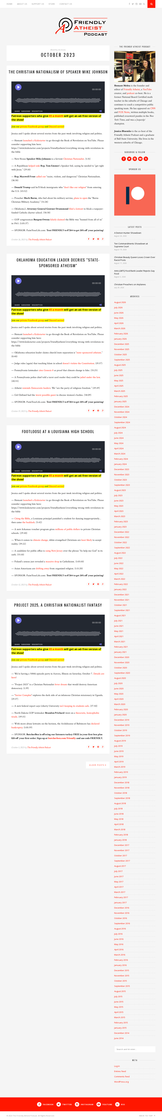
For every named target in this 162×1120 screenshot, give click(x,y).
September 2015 (122, 986)
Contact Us (65, 4)
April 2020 (118, 699)
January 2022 (120, 589)
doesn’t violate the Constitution (78, 363)
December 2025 (121, 344)
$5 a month (56, 116)
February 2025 (121, 396)
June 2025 (118, 375)
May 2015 (118, 1006)
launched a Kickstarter (34, 140)
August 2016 (120, 928)
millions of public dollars (67, 529)
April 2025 (118, 385)
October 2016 (120, 918)
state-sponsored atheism (89, 352)
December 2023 (121, 469)
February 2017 (121, 897)
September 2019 (122, 735)
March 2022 (119, 578)
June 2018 (118, 813)
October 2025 (120, 354)
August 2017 (120, 866)
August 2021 (120, 615)
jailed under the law (90, 377)
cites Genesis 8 (46, 370)
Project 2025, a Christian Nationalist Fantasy (58, 605)
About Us (22, 4)
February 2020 (121, 709)
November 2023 (121, 474)
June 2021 (118, 625)
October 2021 (120, 605)
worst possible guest (46, 395)
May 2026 (118, 317)
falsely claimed (57, 219)
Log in (117, 1066)
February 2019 (121, 772)
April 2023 (118, 511)
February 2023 (121, 521)
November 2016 (121, 913)
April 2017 (118, 886)
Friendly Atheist (132, 89)
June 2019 (118, 751)
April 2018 (118, 824)
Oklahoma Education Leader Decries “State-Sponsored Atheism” (58, 262)
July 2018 (118, 808)
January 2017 (120, 902)
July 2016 (118, 933)
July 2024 (118, 432)
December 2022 (121, 532)
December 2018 (121, 782)
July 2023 (118, 495)
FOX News (124, 112)
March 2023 (119, 516)
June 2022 (118, 563)
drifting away (42, 568)
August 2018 (120, 803)
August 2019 (120, 740)
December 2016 (121, 907)
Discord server (56, 126)
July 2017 (118, 871)
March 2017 (119, 892)
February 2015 (121, 1022)
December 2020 (121, 657)
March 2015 (119, 1017)
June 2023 (118, 500)
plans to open (80, 198)
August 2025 (120, 364)
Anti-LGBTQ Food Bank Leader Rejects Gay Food (134, 272)
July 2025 (118, 370)
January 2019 (120, 777)
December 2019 (121, 719)
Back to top (146, 1116)
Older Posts (97, 765)
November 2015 (121, 975)
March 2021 (119, 641)
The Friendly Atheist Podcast (40, 239)
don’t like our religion (75, 187)
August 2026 (120, 302)
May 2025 (118, 380)
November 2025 (121, 349)
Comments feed (122, 1076)
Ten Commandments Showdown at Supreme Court (131, 245)
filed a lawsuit (76, 209)
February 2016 (121, 960)
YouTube (147, 89)
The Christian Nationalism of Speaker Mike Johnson (58, 71)
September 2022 (122, 547)
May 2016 (118, 944)
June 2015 (118, 1001)
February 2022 (121, 584)
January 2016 (120, 965)
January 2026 (120, 338)
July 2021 (118, 620)
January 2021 (120, 652)
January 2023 (120, 526)
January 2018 (120, 839)
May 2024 (118, 443)
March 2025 (119, 391)
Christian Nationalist (73, 159)
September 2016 (122, 923)
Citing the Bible (22, 518)
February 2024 (121, 458)
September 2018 (122, 798)
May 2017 (118, 881)
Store (52, 4)
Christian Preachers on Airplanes (130, 284)
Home (9, 4)
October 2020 (120, 667)
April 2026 (118, 323)
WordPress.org (121, 1081)
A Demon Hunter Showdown (127, 232)
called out (41, 176)
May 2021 (118, 631)
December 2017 (121, 845)
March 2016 (119, 954)
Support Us (38, 4)
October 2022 (120, 542)
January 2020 (120, 714)
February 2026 (121, 333)
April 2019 (118, 761)
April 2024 (118, 448)
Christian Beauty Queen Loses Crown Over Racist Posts (134, 258)
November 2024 (121, 411)
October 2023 (120, 479)
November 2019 (121, 725)
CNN (152, 108)
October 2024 (120, 417)
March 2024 (119, 453)
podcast (130, 93)
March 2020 (119, 704)
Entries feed (120, 1071)
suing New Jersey (53, 550)
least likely (86, 540)
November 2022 (121, 537)
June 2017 (118, 876)
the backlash (28, 522)
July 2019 (118, 746)
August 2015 (120, 991)
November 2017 (121, 850)
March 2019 (119, 766)
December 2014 (121, 1033)
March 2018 (119, 829)
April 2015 (118, 1012)
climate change (40, 540)
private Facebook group (32, 126)
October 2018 (120, 792)
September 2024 (122, 422)
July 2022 (118, 558)
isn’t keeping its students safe (74, 706)
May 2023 (118, 505)
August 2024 (120, 427)
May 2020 (118, 693)
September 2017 (122, 860)
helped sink (34, 166)
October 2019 (120, 730)
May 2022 (118, 568)
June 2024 (118, 438)
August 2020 (120, 678)
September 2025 (122, 359)
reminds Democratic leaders (36, 388)
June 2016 (118, 939)
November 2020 (121, 662)
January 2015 (120, 1027)
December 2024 (121, 406)
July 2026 (118, 307)
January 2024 (120, 464)
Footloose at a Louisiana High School (58, 431)
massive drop (52, 561)
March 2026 (119, 328)
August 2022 (120, 552)
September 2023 (122, 485)
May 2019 (118, 756)
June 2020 (118, 688)
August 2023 (120, 490)
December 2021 (121, 594)
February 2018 (121, 834)
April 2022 (118, 573)
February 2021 (121, 646)
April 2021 (118, 636)
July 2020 (118, 683)
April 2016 (118, 949)
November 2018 (121, 787)
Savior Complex (23, 695)
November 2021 (121, 599)
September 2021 (122, 610)
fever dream (61, 684)
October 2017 (120, 855)
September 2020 (122, 672)
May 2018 (118, 819)
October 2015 (120, 980)
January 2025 (120, 401)
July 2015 (118, 996)
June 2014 (118, 1038)
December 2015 (121, 970)
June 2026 (118, 312)
